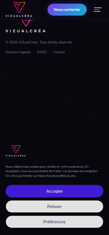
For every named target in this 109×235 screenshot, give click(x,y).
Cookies (59, 52)
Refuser (54, 206)
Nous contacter (67, 9)
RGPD (41, 52)
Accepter (54, 191)
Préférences (54, 221)
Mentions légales (18, 52)
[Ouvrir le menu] (97, 9)
